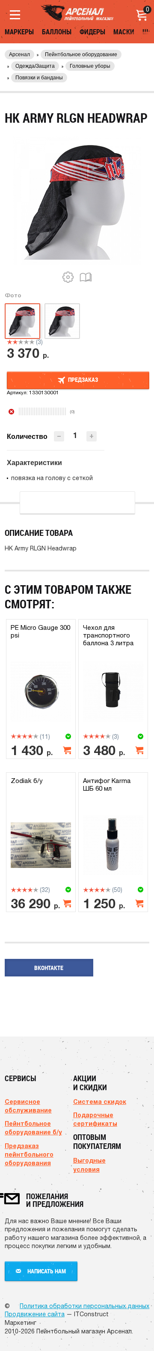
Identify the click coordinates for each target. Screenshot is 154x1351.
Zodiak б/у (27, 780)
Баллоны (56, 31)
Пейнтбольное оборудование (81, 54)
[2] (15, 342)
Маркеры (19, 31)
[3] (21, 342)
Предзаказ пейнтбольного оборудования (29, 1154)
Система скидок (99, 1101)
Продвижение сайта (35, 1314)
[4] (26, 342)
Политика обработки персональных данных (84, 1306)
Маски (123, 31)
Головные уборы (90, 66)
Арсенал (19, 54)
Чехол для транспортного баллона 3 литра (108, 635)
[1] (9, 342)
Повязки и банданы (39, 78)
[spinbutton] (75, 436)
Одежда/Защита (35, 66)
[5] (32, 342)
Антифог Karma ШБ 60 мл (107, 784)
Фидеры (92, 31)
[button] (91, 436)
